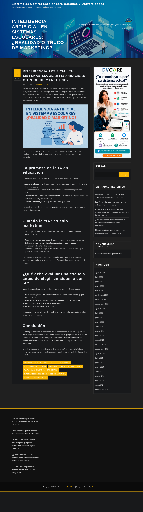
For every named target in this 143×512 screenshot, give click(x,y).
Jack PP (27, 85)
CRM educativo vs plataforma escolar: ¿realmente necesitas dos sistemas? (25, 421)
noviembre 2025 (101, 295)
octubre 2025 (100, 299)
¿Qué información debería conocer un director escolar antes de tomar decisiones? (110, 223)
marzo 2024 (99, 376)
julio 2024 (99, 358)
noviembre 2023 (101, 389)
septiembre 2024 (102, 349)
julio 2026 (99, 277)
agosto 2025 (100, 308)
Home (128, 21)
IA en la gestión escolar (35, 366)
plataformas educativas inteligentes (40, 370)
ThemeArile (95, 487)
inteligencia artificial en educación (65, 366)
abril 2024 (99, 371)
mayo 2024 (99, 367)
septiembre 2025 (102, 304)
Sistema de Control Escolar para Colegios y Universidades (58, 3)
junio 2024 (99, 362)
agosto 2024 (100, 353)
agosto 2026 (100, 272)
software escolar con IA (35, 378)
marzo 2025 (99, 331)
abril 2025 (99, 326)
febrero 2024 (100, 380)
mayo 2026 (99, 286)
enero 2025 (99, 340)
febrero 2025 (100, 335)
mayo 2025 (99, 322)
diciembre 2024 (101, 344)
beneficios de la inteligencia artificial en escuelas (47, 362)
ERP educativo (42, 85)
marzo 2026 (99, 290)
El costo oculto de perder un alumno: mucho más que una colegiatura (23, 470)
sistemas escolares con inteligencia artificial (45, 374)
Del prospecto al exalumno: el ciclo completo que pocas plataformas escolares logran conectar (112, 212)
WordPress (71, 487)
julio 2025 (99, 313)
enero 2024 (99, 385)
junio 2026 (99, 281)
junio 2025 (99, 317)
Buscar (101, 165)
